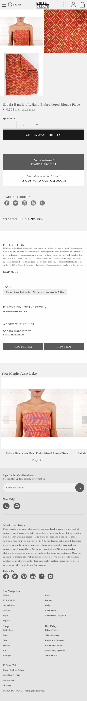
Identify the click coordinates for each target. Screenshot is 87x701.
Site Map (7, 685)
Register (6, 620)
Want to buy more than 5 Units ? (43, 178)
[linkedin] (33, 203)
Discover (49, 600)
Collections (8, 630)
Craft (47, 595)
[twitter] (15, 203)
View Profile (23, 347)
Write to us (17, 505)
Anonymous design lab (56, 615)
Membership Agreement (55, 650)
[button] (84, 419)
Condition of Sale (11, 675)
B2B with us (9, 600)
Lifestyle (7, 655)
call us (6, 505)
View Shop (64, 347)
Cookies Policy (9, 680)
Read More (10, 272)
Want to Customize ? (43, 162)
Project (48, 605)
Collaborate (50, 610)
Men (5, 640)
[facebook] (6, 203)
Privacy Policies (52, 630)
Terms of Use (51, 655)
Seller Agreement (52, 635)
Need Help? (23, 218)
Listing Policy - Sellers (13, 670)
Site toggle (4, 5)
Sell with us (9, 605)
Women (6, 645)
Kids (5, 650)
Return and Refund (54, 645)
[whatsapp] (42, 203)
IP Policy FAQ (9, 665)
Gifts (5, 635)
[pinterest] (24, 203)
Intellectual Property (54, 640)
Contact (6, 610)
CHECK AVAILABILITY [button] (43, 134)
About (6, 595)
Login (5, 615)
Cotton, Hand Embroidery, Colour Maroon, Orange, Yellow (35, 292)
